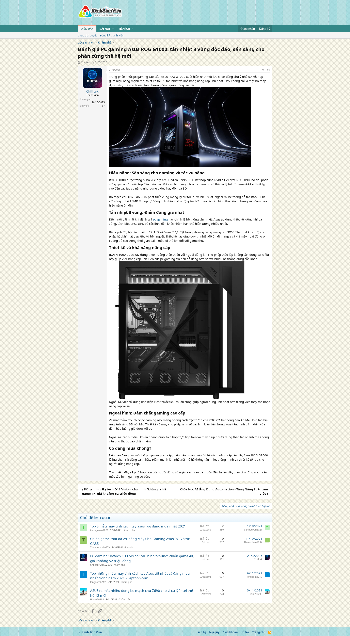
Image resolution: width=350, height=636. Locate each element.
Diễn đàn (87, 28)
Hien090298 (97, 599)
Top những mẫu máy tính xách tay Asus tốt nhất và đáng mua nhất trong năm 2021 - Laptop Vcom (140, 576)
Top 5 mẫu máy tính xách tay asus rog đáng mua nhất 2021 (138, 526)
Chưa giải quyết (87, 35)
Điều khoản (230, 632)
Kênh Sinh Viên (91, 632)
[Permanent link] (207, 173)
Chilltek (85, 62)
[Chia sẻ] (263, 70)
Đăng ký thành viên (112, 35)
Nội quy (214, 632)
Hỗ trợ (245, 632)
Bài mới (104, 28)
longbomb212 (98, 582)
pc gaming (160, 219)
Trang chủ (259, 632)
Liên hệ (201, 632)
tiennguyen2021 (99, 530)
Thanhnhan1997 (99, 547)
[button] (113, 29)
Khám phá (129, 530)
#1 (268, 69)
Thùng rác (124, 599)
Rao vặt (129, 547)
